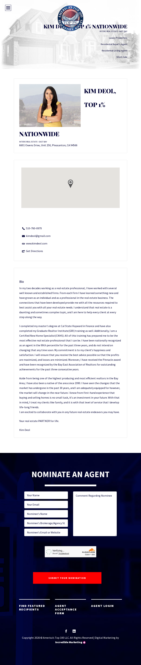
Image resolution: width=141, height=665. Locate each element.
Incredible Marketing (68, 642)
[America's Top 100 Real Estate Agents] (70, 18)
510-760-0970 (34, 228)
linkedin (74, 632)
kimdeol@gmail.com (38, 236)
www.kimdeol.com (36, 243)
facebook (66, 632)
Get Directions (34, 251)
